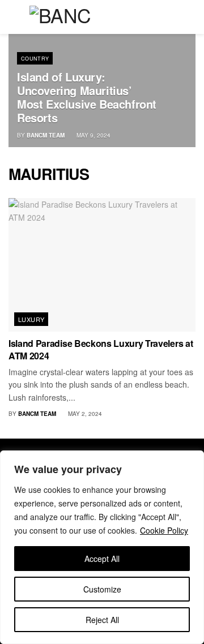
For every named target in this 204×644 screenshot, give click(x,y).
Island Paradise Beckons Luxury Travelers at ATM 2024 (100, 349)
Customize (102, 589)
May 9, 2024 (92, 135)
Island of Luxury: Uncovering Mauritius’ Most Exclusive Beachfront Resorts (86, 97)
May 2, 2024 (84, 414)
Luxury (31, 319)
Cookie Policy (164, 530)
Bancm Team (46, 135)
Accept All (102, 558)
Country (35, 58)
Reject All (102, 619)
